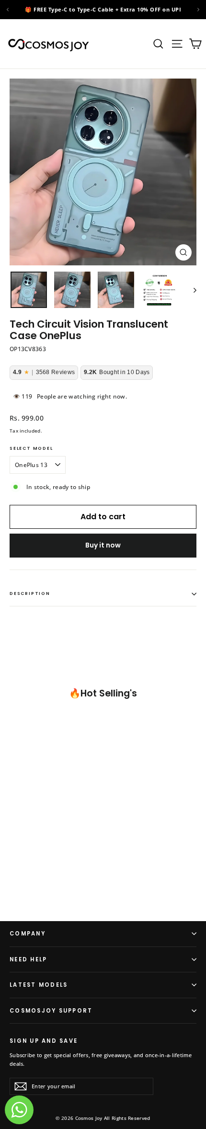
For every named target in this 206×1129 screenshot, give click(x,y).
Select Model (31, 448)
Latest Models (39, 985)
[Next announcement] (198, 9)
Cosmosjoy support (51, 1011)
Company (28, 933)
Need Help (28, 959)
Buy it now (103, 545)
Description (30, 593)
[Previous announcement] (7, 9)
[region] (103, 9)
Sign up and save (44, 1040)
